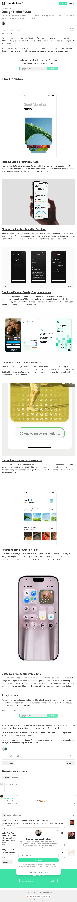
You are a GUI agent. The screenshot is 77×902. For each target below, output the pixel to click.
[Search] (73, 815)
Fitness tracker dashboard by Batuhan (24, 229)
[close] (57, 830)
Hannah (7, 796)
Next (69, 763)
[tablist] (10, 777)
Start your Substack (34, 896)
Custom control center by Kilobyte (21, 673)
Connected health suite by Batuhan (22, 362)
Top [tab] (4, 815)
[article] (38, 824)
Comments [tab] (6, 777)
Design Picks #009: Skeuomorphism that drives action (25, 821)
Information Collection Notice (38, 867)
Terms (40, 892)
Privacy (35, 892)
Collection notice (47, 892)
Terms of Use (48, 865)
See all (5, 862)
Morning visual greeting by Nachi (20, 161)
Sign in (71, 3)
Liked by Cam (10, 798)
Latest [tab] (9, 815)
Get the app (46, 896)
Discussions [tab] (17, 815)
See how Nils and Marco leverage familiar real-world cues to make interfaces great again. (32, 823)
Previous (9, 763)
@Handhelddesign (39, 733)
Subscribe (63, 3)
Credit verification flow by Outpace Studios (26, 292)
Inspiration (6, 8)
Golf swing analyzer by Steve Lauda (22, 460)
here (29, 703)
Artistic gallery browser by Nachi (20, 549)
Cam (7, 22)
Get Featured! (53, 728)
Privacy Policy (54, 867)
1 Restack (17, 749)
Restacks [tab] (15, 777)
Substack (30, 900)
